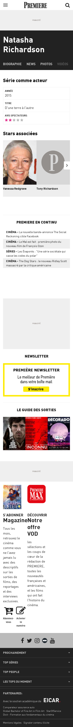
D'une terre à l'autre (19, 108)
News (31, 64)
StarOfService (53, 710)
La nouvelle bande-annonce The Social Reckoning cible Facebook (36, 234)
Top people (11, 672)
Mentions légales (12, 722)
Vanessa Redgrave (15, 188)
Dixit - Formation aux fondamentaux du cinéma (28, 714)
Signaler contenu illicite (36, 722)
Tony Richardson (47, 188)
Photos (46, 64)
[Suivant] (67, 165)
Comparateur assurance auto (18, 707)
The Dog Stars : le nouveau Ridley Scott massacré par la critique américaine (36, 263)
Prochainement (14, 652)
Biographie (12, 64)
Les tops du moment (17, 681)
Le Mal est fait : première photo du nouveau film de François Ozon (33, 244)
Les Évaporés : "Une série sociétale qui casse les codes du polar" (36, 253)
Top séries (10, 662)
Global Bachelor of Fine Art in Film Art (23, 710)
